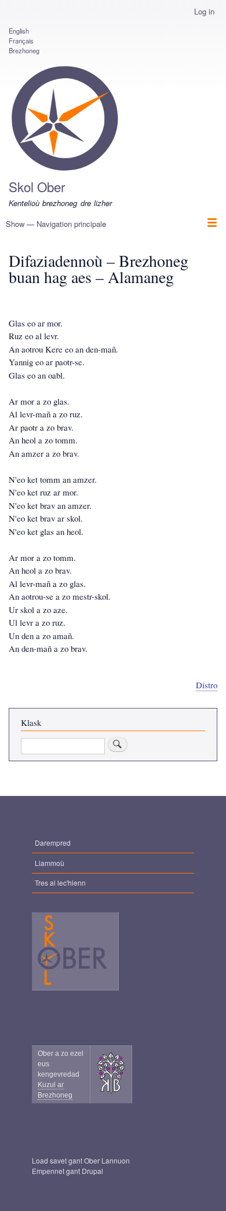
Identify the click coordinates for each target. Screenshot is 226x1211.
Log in (204, 11)
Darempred (53, 842)
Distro (206, 685)
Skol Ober (37, 186)
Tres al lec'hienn (60, 882)
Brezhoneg (24, 50)
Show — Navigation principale (56, 223)
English (19, 30)
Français (21, 40)
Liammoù (49, 863)
